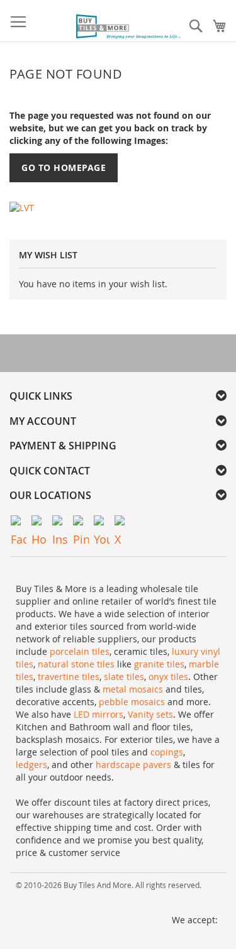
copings (166, 752)
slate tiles (124, 677)
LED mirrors (98, 714)
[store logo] (129, 27)
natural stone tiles (76, 664)
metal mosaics (133, 689)
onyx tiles (168, 677)
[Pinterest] (81, 523)
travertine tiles (68, 677)
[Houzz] (39, 523)
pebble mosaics (132, 702)
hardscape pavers (133, 765)
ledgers (31, 765)
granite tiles (159, 664)
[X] (122, 523)
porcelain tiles (80, 651)
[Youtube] (102, 523)
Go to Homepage (63, 167)
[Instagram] (60, 523)
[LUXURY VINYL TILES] (21, 207)
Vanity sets (150, 714)
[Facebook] (18, 523)
